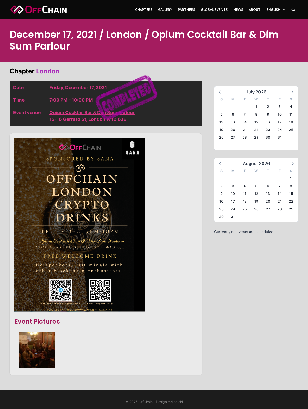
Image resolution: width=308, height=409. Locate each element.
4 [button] (291, 107)
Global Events (214, 9)
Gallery (165, 9)
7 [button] (245, 114)
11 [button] (291, 114)
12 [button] (221, 122)
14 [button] (245, 122)
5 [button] (221, 114)
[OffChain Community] (38, 9)
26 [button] (221, 137)
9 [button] (268, 114)
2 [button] (268, 107)
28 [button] (245, 137)
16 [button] (268, 122)
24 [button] (279, 130)
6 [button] (233, 114)
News (238, 9)
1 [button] (256, 107)
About (255, 9)
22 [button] (256, 130)
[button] (220, 91)
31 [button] (280, 137)
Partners (186, 9)
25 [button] (291, 130)
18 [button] (291, 122)
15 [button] (256, 122)
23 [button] (268, 130)
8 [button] (256, 114)
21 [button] (245, 130)
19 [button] (221, 130)
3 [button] (279, 107)
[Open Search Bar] (293, 9)
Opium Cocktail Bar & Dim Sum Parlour (92, 112)
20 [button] (233, 130)
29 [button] (256, 137)
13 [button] (233, 122)
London (47, 71)
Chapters (143, 9)
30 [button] (268, 137)
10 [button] (280, 114)
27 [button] (233, 137)
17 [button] (279, 122)
